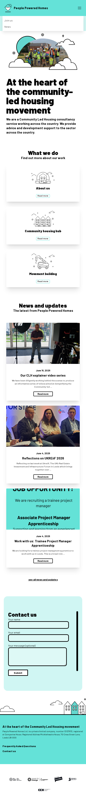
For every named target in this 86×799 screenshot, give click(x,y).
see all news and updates (43, 579)
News (7, 26)
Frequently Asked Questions (19, 746)
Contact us (9, 751)
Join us (8, 20)
